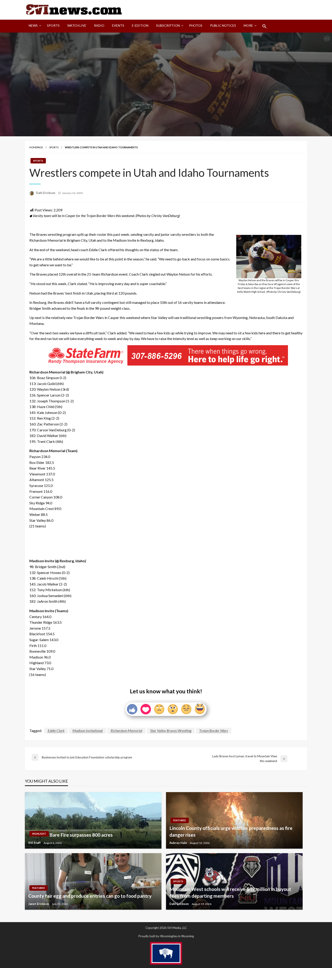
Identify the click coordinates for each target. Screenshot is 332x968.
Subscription (168, 25)
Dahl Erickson (46, 193)
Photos (195, 25)
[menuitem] (34, 26)
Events (118, 25)
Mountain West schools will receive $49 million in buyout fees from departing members (230, 892)
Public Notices (223, 25)
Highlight (39, 833)
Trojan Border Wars (213, 730)
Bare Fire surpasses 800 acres (81, 835)
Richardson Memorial (126, 730)
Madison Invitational (87, 730)
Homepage (36, 147)
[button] (264, 26)
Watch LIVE (76, 25)
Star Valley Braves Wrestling (170, 730)
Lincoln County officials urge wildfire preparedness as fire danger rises (230, 831)
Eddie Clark (56, 730)
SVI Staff (34, 843)
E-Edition (140, 25)
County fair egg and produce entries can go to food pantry (90, 896)
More (248, 25)
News (33, 25)
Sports (53, 25)
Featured (179, 820)
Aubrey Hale (178, 843)
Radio (99, 25)
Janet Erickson (39, 904)
